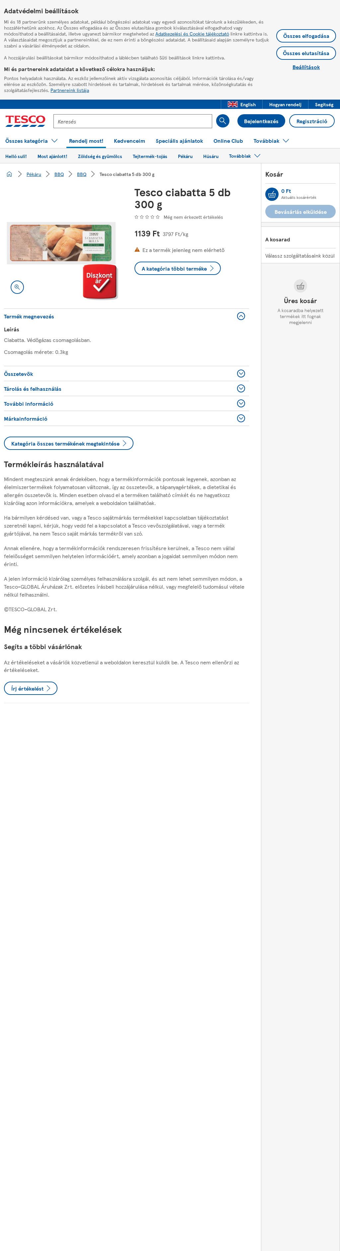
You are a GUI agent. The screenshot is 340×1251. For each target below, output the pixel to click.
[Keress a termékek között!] (222, 120)
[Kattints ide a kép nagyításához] (17, 287)
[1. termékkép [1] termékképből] (61, 243)
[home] (9, 174)
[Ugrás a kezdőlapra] (25, 121)
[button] (241, 104)
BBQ (59, 174)
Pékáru (34, 174)
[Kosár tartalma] (272, 194)
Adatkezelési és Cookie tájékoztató (192, 33)
